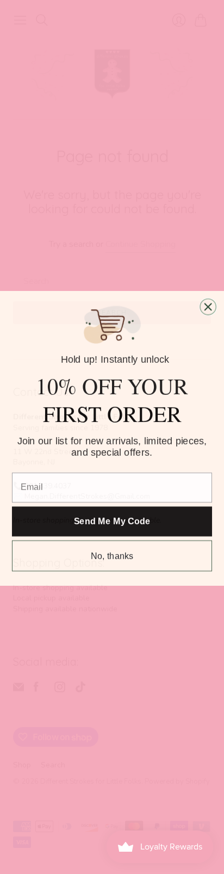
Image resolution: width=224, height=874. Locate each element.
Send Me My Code (112, 520)
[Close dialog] (208, 306)
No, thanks (112, 555)
